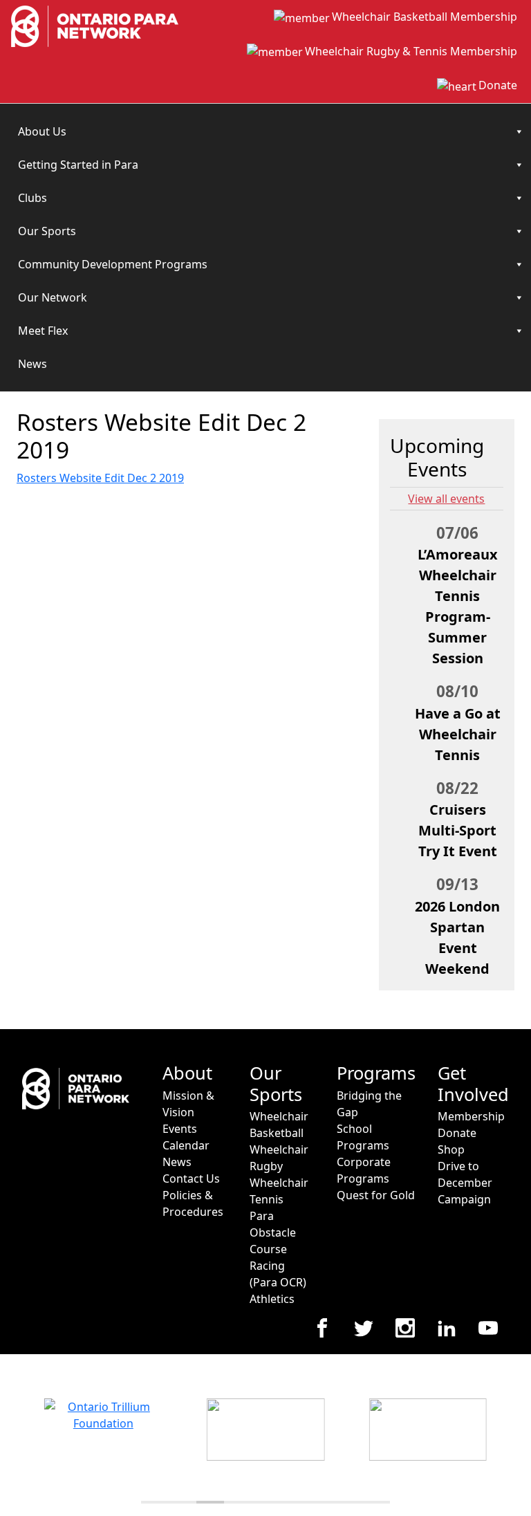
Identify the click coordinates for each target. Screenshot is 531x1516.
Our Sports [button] (47, 231)
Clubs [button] (32, 197)
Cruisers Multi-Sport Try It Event (457, 830)
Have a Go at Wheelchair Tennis (458, 734)
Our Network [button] (52, 297)
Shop (451, 1149)
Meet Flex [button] (43, 330)
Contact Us (191, 1178)
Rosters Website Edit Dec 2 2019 (100, 478)
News (32, 363)
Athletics (272, 1298)
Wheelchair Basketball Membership (424, 16)
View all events (446, 498)
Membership (471, 1116)
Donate (497, 85)
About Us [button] (42, 131)
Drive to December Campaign (465, 1182)
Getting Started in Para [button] (78, 164)
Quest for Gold (376, 1195)
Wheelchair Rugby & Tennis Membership (411, 51)
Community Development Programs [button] (112, 264)
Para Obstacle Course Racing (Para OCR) (278, 1249)
